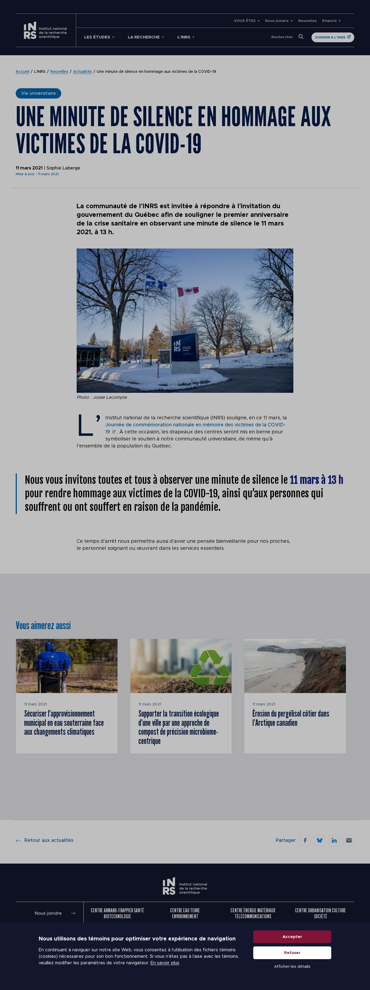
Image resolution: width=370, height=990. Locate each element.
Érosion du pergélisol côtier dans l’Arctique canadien (290, 718)
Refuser (292, 953)
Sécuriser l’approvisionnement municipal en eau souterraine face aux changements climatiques (64, 722)
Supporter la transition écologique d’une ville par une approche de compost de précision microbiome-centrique (178, 727)
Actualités (82, 72)
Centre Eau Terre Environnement (185, 913)
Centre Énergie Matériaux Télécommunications (253, 913)
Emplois (329, 21)
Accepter (292, 937)
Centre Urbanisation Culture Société (320, 913)
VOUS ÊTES (245, 21)
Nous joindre (277, 21)
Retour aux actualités (48, 840)
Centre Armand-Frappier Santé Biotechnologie (117, 913)
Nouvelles (307, 21)
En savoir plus (165, 963)
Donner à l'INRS (330, 37)
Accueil (22, 72)
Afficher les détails (292, 967)
